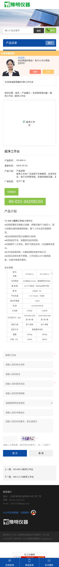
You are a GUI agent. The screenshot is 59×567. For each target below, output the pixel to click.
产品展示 (26, 93)
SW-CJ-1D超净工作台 (23, 477)
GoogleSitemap (45, 539)
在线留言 (11, 192)
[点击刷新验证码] (28, 438)
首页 (17, 93)
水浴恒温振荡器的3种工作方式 (19, 82)
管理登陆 (36, 539)
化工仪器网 (27, 539)
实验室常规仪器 (40, 93)
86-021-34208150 (26, 201)
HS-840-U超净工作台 (23, 469)
